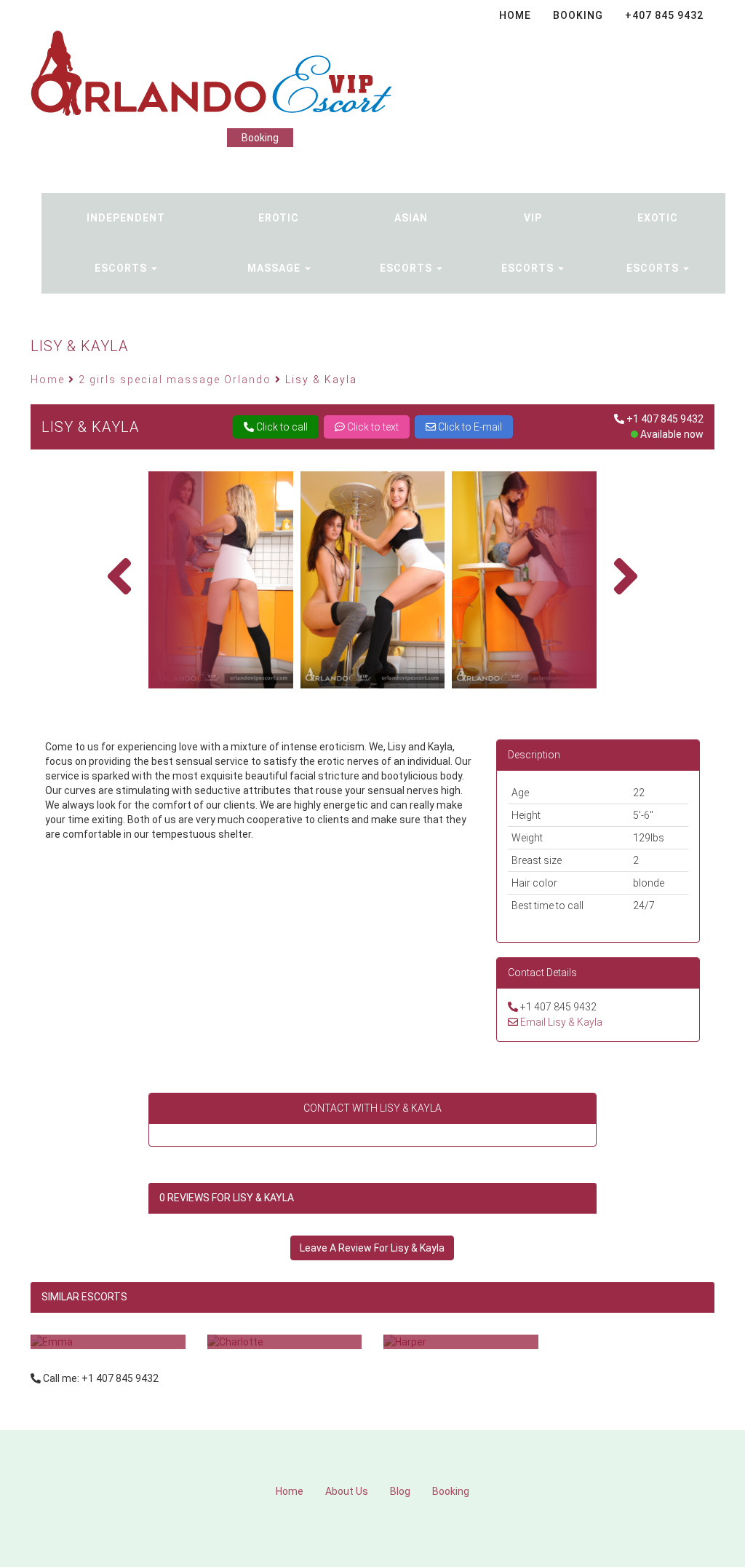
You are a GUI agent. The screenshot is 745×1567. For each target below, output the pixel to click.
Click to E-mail (469, 427)
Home (289, 1491)
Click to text (372, 427)
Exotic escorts (654, 243)
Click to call (281, 427)
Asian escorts (407, 243)
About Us (346, 1491)
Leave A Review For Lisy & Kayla (372, 1248)
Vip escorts (529, 243)
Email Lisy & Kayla (561, 1022)
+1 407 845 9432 (665, 419)
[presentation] (119, 576)
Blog (400, 1491)
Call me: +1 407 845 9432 (101, 1378)
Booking (260, 138)
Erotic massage (275, 243)
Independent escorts (126, 243)
